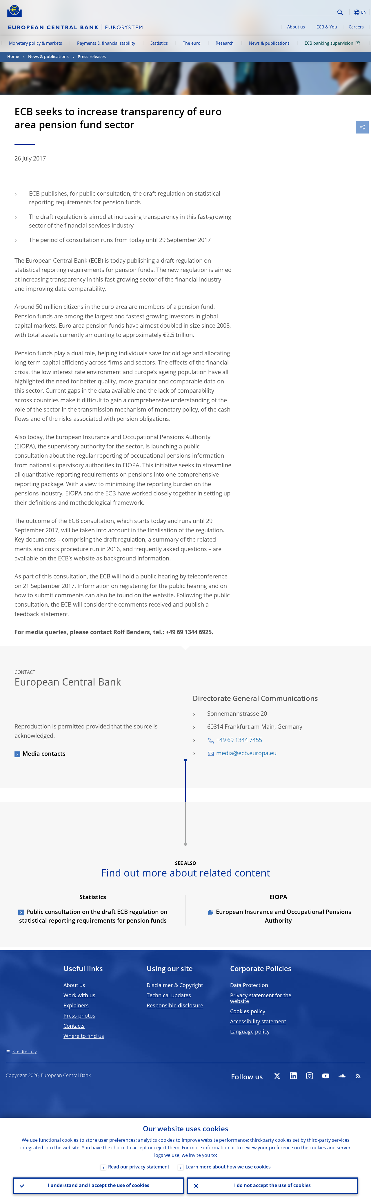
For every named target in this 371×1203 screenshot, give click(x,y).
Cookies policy (247, 1011)
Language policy (250, 1032)
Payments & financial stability (106, 44)
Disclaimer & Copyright (175, 985)
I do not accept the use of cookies (272, 1186)
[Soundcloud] (342, 1076)
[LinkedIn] (293, 1076)
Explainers (76, 1006)
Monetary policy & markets (35, 44)
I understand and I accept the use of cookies (98, 1186)
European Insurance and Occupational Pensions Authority (283, 917)
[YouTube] (326, 1076)
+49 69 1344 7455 (239, 741)
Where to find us (83, 1036)
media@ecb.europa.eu (246, 754)
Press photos (79, 1016)
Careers (356, 27)
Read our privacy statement (138, 1167)
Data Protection (249, 985)
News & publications (269, 44)
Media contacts (44, 754)
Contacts (74, 1026)
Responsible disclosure (175, 1006)
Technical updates (169, 995)
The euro (192, 44)
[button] (349, 12)
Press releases (92, 57)
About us (296, 27)
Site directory (24, 1052)
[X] (277, 1076)
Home (13, 57)
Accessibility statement (258, 1022)
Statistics (159, 44)
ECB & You (327, 27)
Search (340, 12)
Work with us (79, 995)
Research (225, 44)
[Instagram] (310, 1076)
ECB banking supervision (329, 44)
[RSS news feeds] (358, 1076)
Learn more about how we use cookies (228, 1167)
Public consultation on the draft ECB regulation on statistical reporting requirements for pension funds (93, 917)
